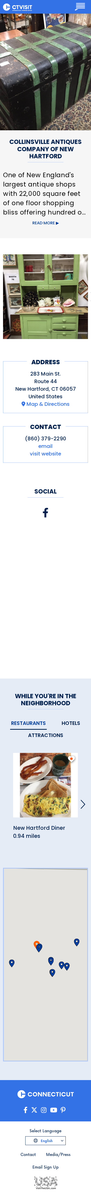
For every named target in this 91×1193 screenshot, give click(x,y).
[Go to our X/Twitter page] (34, 1110)
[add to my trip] (71, 759)
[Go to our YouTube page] (53, 1110)
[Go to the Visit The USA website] (45, 1182)
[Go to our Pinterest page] (63, 1110)
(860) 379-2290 (45, 438)
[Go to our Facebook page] (26, 1110)
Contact (28, 1154)
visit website (45, 453)
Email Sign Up (45, 1167)
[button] (39, 948)
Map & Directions (48, 404)
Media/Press (58, 1154)
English (46, 1140)
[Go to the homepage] (17, 7)
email (45, 446)
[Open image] (45, 296)
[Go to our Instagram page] (44, 1110)
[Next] (83, 804)
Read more (43, 223)
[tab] (28, 723)
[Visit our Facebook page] (45, 512)
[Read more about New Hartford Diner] (45, 788)
